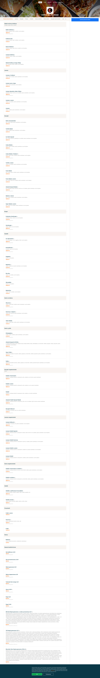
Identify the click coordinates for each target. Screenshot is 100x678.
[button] (66, 19)
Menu (40, 2)
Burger (26, 18)
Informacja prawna (58, 2)
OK (37, 674)
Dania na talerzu (38, 18)
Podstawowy (48, 674)
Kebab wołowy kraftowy (8, 18)
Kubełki (31, 18)
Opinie (44, 2)
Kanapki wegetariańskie (55, 18)
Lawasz (16, 18)
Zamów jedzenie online (85, 19)
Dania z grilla (46, 18)
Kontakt (50, 2)
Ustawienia (53, 670)
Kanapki (21, 18)
